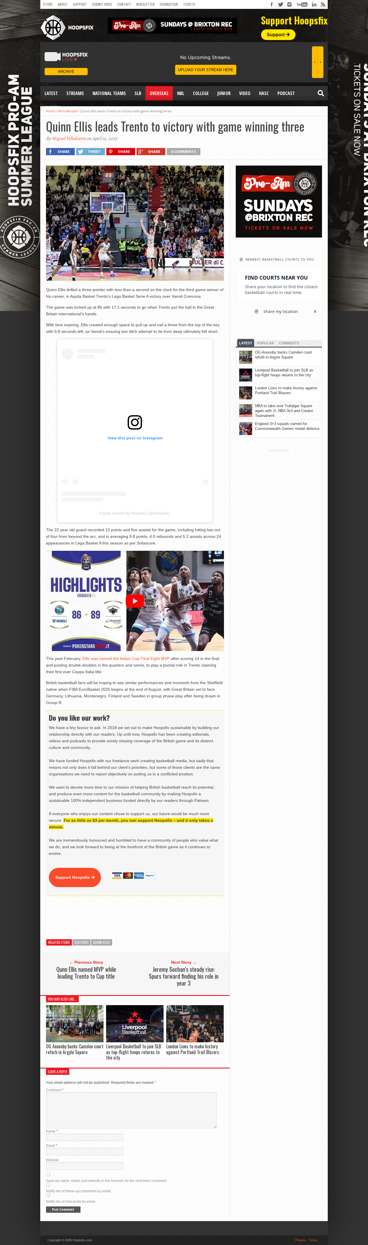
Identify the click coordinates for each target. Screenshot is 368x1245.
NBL (180, 93)
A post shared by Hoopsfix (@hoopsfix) (134, 513)
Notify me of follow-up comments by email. (79, 1191)
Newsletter (145, 4)
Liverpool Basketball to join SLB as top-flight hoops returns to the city (133, 1052)
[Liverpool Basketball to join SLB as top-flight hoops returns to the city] (135, 1041)
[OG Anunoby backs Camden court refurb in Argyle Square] (74, 1041)
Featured (81, 942)
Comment (55, 1090)
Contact (124, 4)
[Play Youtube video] (135, 601)
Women (52, 108)
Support (80, 4)
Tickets (189, 4)
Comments (289, 343)
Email (51, 1146)
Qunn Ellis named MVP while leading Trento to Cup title (86, 973)
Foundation (169, 4)
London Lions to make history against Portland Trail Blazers (192, 1049)
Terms (313, 1240)
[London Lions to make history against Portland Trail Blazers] (195, 1041)
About (63, 4)
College (201, 93)
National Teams (109, 93)
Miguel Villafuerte (69, 138)
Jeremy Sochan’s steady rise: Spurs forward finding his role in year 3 (183, 976)
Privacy (300, 1240)
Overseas (159, 93)
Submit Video (102, 4)
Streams (75, 93)
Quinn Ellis (101, 942)
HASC (264, 93)
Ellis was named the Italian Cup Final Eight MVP (126, 658)
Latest (51, 93)
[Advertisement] (150, 918)
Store (48, 4)
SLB (138, 93)
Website (52, 1160)
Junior (224, 93)
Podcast (286, 93)
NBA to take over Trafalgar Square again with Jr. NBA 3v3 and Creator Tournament (284, 411)
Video (244, 93)
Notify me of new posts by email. (71, 1202)
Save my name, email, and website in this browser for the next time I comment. (106, 1181)
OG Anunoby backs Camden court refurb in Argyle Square (74, 1049)
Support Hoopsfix (73, 877)
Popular (265, 343)
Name (52, 1131)
